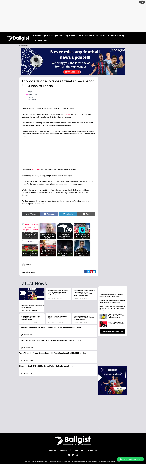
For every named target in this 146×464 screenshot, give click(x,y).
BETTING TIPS (61, 36)
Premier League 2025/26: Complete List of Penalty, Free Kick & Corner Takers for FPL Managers (113, 308)
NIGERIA (103, 36)
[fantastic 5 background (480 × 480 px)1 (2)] (112, 380)
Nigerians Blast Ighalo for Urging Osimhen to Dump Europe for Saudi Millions (112, 301)
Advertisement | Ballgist (29, 310)
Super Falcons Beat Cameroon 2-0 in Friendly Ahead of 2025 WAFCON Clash (50, 340)
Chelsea (66, 114)
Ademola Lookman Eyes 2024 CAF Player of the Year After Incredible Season (30, 317)
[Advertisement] (73, 16)
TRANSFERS (89, 36)
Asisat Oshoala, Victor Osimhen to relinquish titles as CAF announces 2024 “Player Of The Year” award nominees (84, 293)
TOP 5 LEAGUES (74, 36)
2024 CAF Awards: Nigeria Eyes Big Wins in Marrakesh (57, 317)
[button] (85, 271)
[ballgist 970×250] (73, 61)
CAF (119, 36)
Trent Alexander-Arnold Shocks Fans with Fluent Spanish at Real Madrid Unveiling (52, 353)
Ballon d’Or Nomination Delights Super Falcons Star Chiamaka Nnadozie (116, 316)
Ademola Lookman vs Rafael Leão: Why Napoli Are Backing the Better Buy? (50, 327)
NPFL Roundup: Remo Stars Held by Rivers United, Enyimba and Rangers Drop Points (58, 292)
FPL (97, 36)
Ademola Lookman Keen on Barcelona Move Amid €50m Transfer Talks (111, 295)
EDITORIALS (50, 36)
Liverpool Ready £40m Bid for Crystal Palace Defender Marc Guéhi (46, 366)
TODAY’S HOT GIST (39, 40)
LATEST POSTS (38, 36)
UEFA (112, 36)
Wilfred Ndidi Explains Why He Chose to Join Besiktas (116, 323)
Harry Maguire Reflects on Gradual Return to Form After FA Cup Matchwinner (84, 317)
